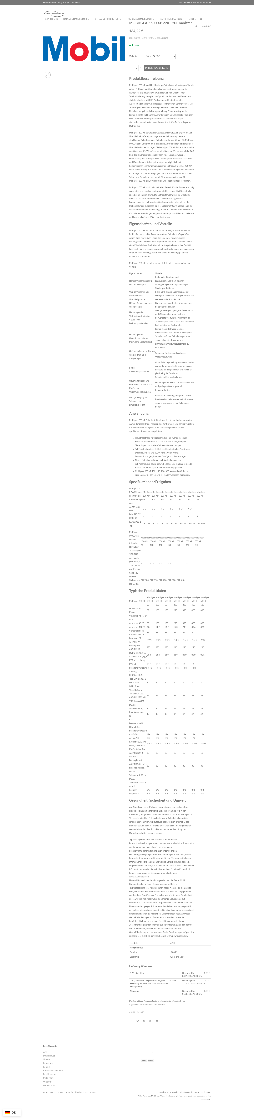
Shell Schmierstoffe (108, 19)
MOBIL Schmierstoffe (141, 19)
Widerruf (47, 1082)
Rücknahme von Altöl (53, 1071)
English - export (50, 1074)
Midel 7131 (48, 1078)
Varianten (133, 56)
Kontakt (46, 1067)
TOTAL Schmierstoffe (76, 19)
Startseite (51, 19)
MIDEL (192, 19)
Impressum (48, 1063)
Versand (164, 38)
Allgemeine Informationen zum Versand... (147, 1005)
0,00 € (207, 26)
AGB (45, 1052)
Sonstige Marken (172, 19)
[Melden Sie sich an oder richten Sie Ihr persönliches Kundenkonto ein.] (196, 26)
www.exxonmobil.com (139, 877)
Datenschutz (49, 1056)
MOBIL (172, 943)
